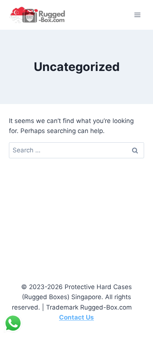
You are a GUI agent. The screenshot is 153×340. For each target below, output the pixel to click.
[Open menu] (137, 14)
